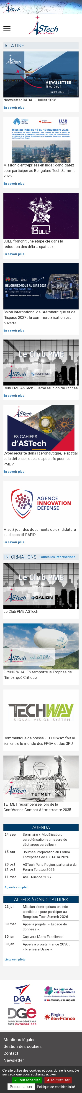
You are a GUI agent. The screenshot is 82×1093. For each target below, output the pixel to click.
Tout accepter (28, 1080)
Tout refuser (59, 1080)
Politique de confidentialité (56, 1087)
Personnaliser (21, 1087)
